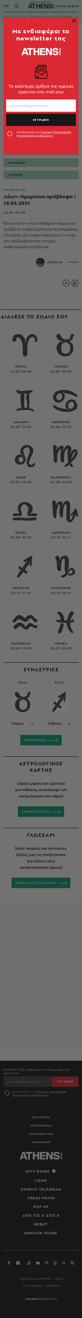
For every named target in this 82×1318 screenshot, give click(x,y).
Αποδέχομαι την (44, 133)
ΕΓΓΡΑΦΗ (41, 120)
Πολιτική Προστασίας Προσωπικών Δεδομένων (44, 134)
